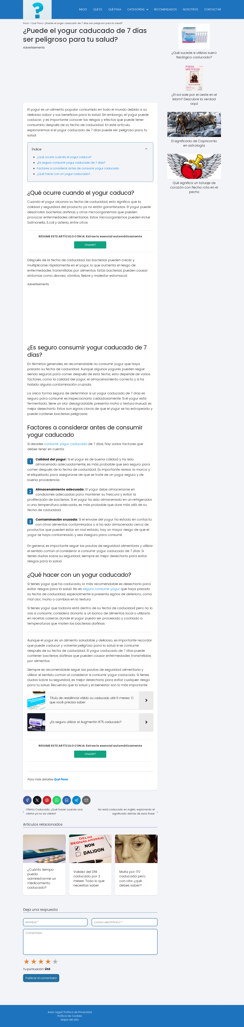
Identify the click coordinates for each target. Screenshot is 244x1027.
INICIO (83, 9)
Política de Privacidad (78, 1012)
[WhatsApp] (57, 800)
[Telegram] (76, 800)
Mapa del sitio (70, 1019)
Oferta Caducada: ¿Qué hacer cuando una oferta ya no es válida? (54, 811)
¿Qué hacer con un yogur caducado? (63, 174)
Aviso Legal (55, 1012)
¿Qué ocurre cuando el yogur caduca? (64, 157)
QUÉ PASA (114, 9)
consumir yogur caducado (65, 444)
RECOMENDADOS (165, 9)
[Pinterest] (47, 800)
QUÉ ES (97, 9)
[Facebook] (27, 800)
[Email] (86, 800)
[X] (37, 800)
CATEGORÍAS (136, 9)
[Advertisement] (90, 75)
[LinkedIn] (66, 800)
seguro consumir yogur (101, 589)
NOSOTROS (190, 9)
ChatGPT (90, 245)
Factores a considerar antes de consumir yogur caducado (78, 168)
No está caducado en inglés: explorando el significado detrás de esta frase (126, 811)
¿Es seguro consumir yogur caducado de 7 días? (71, 163)
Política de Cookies (69, 1016)
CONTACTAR (212, 9)
